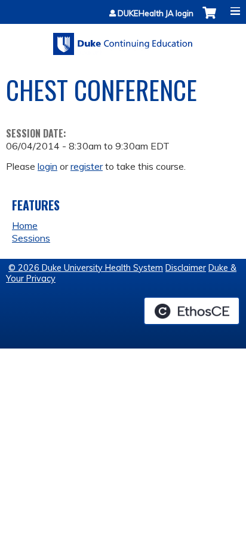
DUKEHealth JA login (155, 13)
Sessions (31, 238)
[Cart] (209, 18)
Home (25, 225)
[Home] (123, 40)
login (47, 166)
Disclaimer (185, 267)
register (86, 166)
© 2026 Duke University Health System (85, 267)
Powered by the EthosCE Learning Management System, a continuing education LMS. (191, 311)
